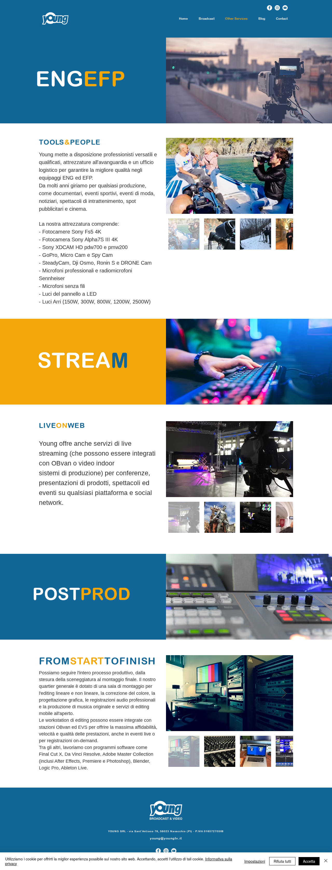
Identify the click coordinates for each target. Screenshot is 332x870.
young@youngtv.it (166, 838)
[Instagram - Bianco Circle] (277, 7)
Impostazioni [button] (254, 861)
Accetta (309, 861)
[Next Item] (284, 176)
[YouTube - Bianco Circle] (285, 7)
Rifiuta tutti (282, 861)
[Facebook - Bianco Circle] (269, 7)
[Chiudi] (326, 861)
